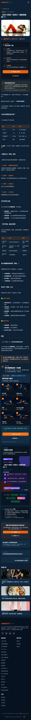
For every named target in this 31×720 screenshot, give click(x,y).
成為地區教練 (4, 654)
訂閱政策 (3, 702)
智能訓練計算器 (4, 690)
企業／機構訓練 (4, 657)
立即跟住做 (14, 438)
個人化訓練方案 (4, 673)
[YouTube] (13, 633)
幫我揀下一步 (17, 532)
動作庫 (2, 684)
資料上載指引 (4, 687)
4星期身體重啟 (4, 644)
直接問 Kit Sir (16, 535)
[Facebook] (2, 633)
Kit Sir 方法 (3, 649)
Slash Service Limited (14, 717)
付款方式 (3, 676)
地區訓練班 (3, 652)
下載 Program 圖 (16, 434)
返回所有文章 (6, 9)
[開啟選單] (28, 2)
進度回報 (3, 682)
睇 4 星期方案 (15, 76)
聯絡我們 (3, 697)
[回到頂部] (24, 716)
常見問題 (3, 700)
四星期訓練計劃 (4, 671)
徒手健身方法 (4, 668)
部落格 (18, 646)
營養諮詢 (3, 665)
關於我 (18, 641)
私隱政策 (3, 705)
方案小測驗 (3, 641)
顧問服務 (3, 663)
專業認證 (19, 644)
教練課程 (3, 660)
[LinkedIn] (10, 633)
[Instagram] (6, 633)
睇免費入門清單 (16, 71)
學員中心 (3, 679)
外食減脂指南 (4, 646)
